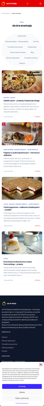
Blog (32, 52)
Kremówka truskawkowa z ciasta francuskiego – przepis (18, 262)
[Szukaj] (40, 3)
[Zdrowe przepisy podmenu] (14, 347)
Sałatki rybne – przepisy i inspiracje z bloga (21, 100)
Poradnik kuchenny (31, 58)
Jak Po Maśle (11, 3)
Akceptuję (22, 386)
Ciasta (6, 204)
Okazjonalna (32, 47)
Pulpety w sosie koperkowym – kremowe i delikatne (22, 153)
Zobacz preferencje (22, 398)
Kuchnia (36, 41)
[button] (41, 364)
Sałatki (12, 97)
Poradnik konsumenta (15, 47)
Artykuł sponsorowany (18, 52)
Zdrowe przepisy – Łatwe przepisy (16, 41)
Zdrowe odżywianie (13, 58)
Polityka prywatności (22, 403)
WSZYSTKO (22, 36)
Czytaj (37, 117)
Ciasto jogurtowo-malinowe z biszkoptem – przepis (21, 208)
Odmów (22, 392)
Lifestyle (22, 63)
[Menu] (27, 3)
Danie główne (8, 149)
